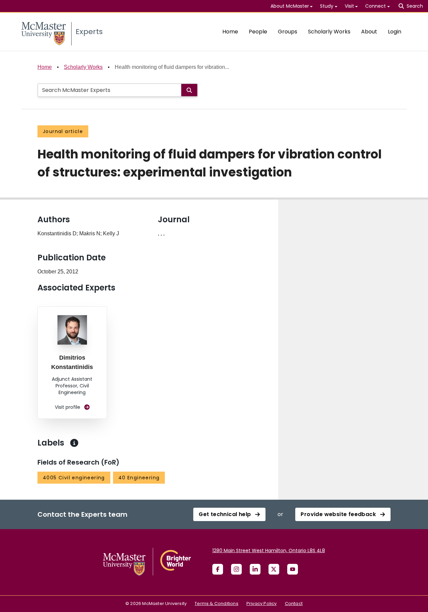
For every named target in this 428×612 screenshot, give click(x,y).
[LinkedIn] (255, 569)
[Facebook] (217, 569)
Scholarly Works (329, 31)
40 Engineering (139, 477)
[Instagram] (236, 569)
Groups (287, 31)
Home (230, 31)
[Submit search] (189, 90)
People (258, 31)
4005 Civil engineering (74, 477)
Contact (294, 603)
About (369, 31)
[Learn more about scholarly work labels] (74, 443)
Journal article (63, 131)
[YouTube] (292, 569)
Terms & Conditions (216, 603)
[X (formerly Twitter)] (274, 569)
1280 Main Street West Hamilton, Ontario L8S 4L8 (268, 550)
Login (394, 31)
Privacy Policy (261, 603)
